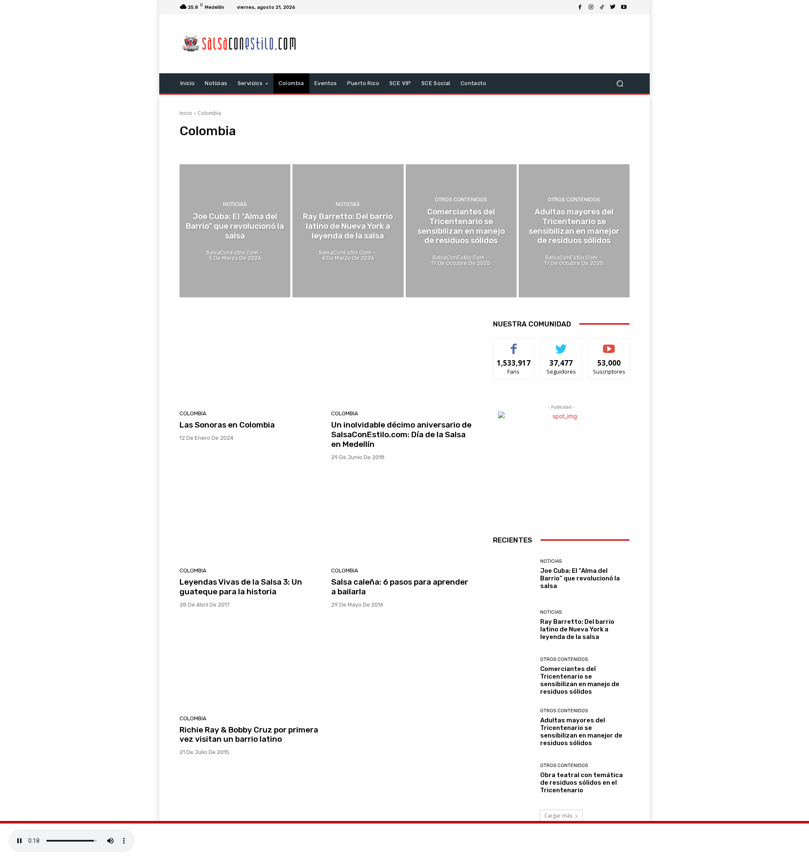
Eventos (309, 147)
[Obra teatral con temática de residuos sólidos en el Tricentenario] (513, 778)
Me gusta (514, 344)
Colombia (193, 147)
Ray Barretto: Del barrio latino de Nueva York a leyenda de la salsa (577, 629)
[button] (620, 84)
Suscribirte (609, 344)
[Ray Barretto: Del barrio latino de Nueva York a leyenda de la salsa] (347, 230)
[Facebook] (580, 7)
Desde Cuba (226, 147)
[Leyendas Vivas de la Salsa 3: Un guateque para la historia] (250, 517)
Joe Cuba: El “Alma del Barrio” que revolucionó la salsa (580, 578)
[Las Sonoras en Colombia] (250, 360)
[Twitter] (613, 7)
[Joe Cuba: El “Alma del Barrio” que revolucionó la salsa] (234, 230)
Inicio (185, 113)
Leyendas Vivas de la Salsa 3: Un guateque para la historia (240, 586)
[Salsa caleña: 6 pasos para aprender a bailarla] (402, 517)
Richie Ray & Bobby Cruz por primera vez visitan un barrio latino (248, 734)
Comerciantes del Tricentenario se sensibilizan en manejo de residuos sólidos (579, 680)
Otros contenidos (461, 199)
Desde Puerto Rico (270, 147)
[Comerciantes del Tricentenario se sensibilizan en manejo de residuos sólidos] (461, 230)
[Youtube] (624, 7)
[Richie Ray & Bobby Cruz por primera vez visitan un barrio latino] (250, 664)
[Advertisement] (474, 44)
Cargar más (558, 815)
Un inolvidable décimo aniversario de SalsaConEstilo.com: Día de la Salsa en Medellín (401, 434)
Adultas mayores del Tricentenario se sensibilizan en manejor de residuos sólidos (581, 731)
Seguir (561, 344)
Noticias (356, 147)
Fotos (333, 147)
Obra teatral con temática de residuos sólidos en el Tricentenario (581, 782)
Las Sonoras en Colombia (227, 425)
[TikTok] (602, 7)
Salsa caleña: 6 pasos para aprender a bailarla (399, 586)
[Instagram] (591, 7)
